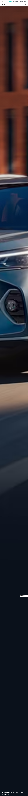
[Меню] (2, 1)
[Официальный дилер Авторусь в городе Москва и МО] (19, 1)
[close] (27, 595)
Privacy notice (23, 596)
